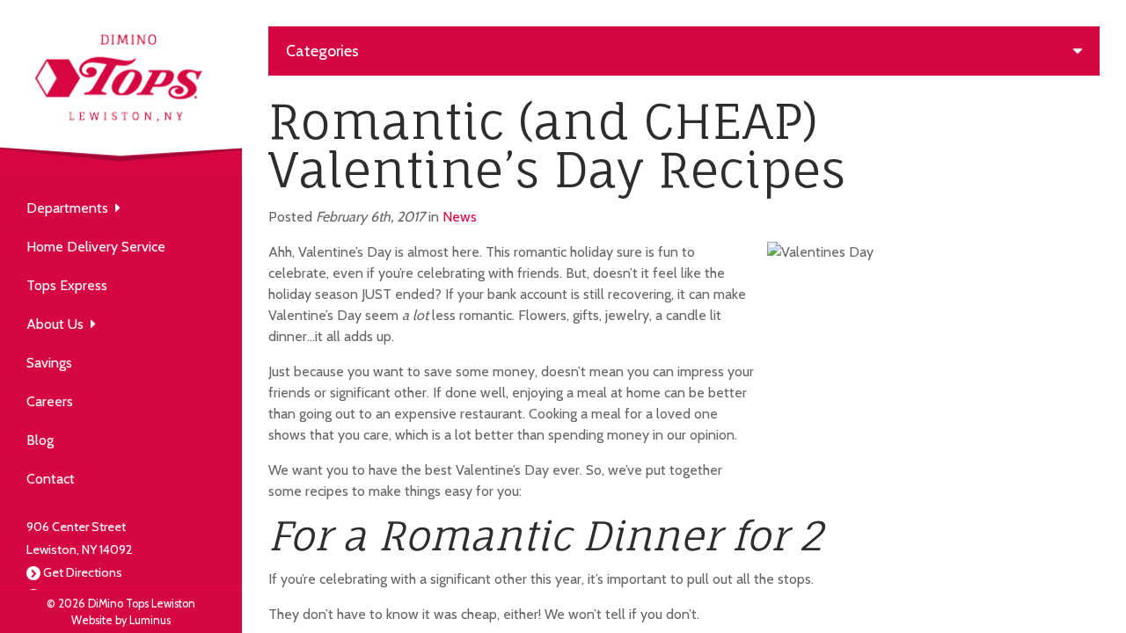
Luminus (150, 620)
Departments (70, 208)
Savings (49, 362)
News (459, 216)
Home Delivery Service (95, 246)
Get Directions (82, 572)
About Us (58, 324)
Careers (49, 401)
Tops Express (66, 285)
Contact (50, 478)
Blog (40, 440)
